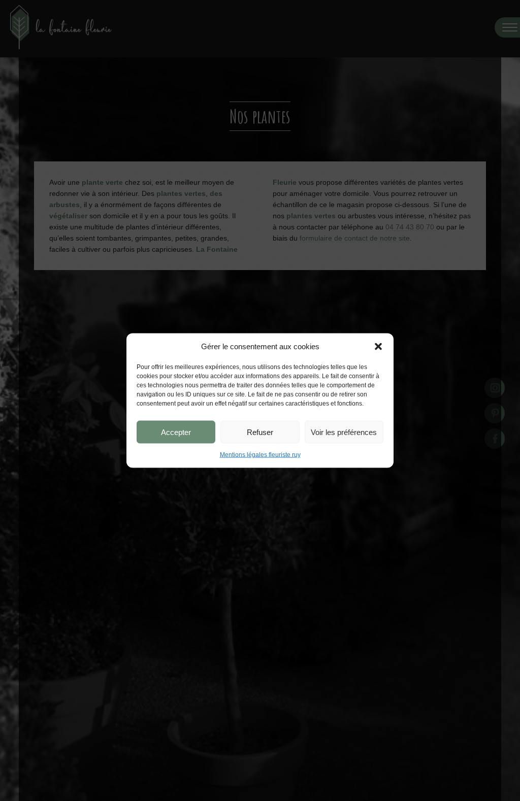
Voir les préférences (344, 431)
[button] (378, 347)
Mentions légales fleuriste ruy (260, 454)
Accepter (176, 431)
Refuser (260, 431)
